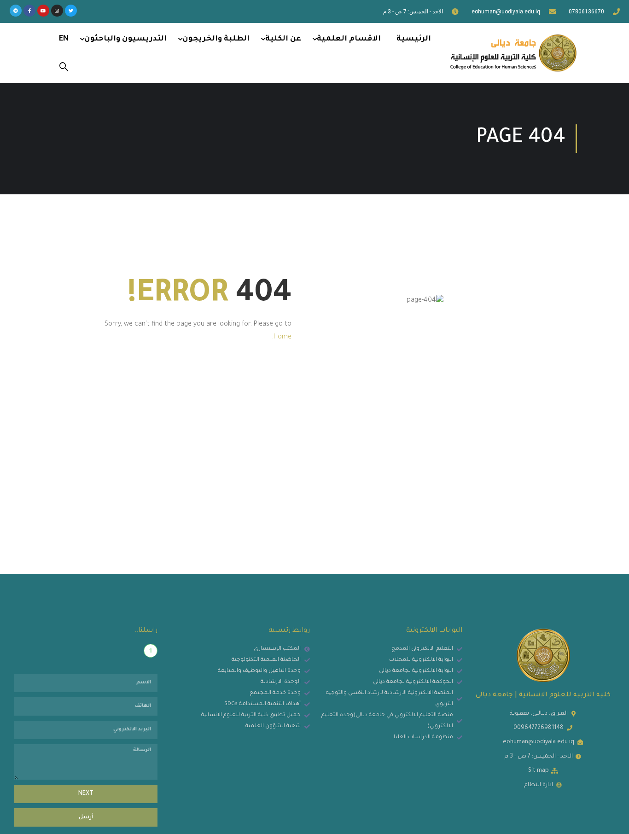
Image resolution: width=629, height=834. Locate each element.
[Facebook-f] (29, 11)
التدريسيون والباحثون (125, 39)
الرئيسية (413, 39)
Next (85, 794)
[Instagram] (57, 11)
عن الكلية (283, 39)
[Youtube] (43, 11)
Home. (281, 337)
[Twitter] (71, 11)
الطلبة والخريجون (216, 39)
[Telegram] (16, 11)
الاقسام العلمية (349, 39)
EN (64, 39)
